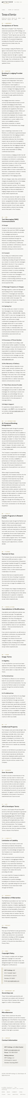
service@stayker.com (8, 359)
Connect (14, 1092)
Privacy (3, 1094)
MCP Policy (22, 1094)
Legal (3, 9)
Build (8, 1092)
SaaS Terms (15, 1094)
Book (3, 1092)
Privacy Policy (7, 933)
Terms (9, 1094)
